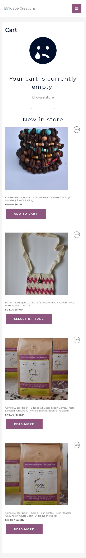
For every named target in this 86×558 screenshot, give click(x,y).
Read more (24, 424)
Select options (29, 318)
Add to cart (26, 213)
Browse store (43, 97)
